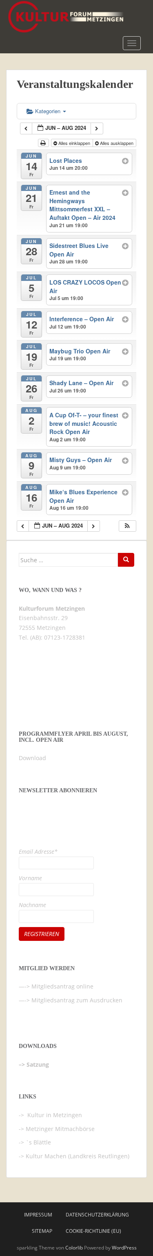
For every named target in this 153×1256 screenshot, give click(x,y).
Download (32, 758)
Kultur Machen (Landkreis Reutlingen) (77, 1156)
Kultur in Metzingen (54, 1115)
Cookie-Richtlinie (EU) (93, 1231)
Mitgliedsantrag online (62, 986)
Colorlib (74, 1247)
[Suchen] (126, 560)
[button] (127, 526)
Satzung (38, 1064)
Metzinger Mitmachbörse (60, 1129)
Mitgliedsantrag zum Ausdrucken (76, 1000)
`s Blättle (38, 1142)
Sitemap (42, 1231)
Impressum (38, 1214)
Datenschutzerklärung (97, 1214)
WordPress (124, 1247)
